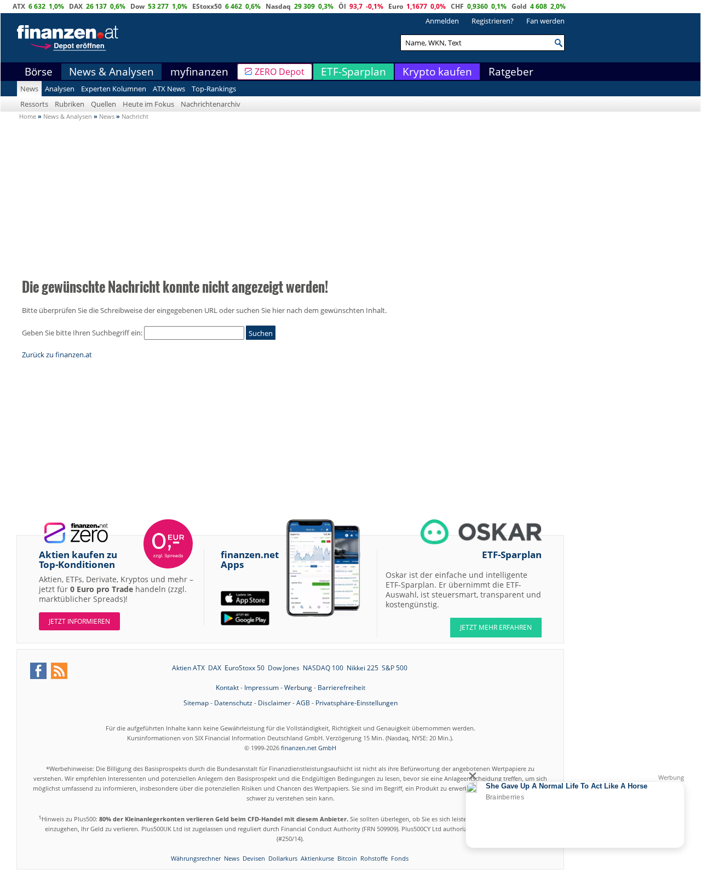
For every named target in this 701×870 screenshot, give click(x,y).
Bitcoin (347, 858)
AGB (303, 702)
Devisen (254, 858)
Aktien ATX (188, 667)
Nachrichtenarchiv (210, 104)
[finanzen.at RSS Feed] (59, 671)
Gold (519, 6)
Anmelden (442, 21)
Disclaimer (274, 702)
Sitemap (196, 702)
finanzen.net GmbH (308, 748)
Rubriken (69, 104)
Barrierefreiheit (341, 687)
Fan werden (545, 21)
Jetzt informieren (79, 621)
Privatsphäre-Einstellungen (356, 702)
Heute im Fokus (148, 104)
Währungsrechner (196, 858)
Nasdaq (278, 6)
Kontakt (227, 687)
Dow (137, 6)
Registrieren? (493, 21)
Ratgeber (511, 72)
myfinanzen (199, 72)
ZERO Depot (279, 72)
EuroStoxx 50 (245, 667)
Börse (39, 72)
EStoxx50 (207, 6)
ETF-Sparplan (353, 72)
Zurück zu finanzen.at (57, 354)
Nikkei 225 (362, 667)
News (29, 89)
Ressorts (34, 104)
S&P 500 (394, 667)
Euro (395, 6)
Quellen (103, 104)
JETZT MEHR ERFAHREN (496, 627)
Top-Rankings (214, 89)
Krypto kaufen (437, 72)
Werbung (298, 687)
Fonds (400, 858)
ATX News (169, 89)
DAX (76, 6)
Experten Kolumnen (113, 89)
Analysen (59, 89)
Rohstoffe (374, 858)
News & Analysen (111, 72)
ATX (19, 6)
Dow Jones (284, 667)
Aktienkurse (317, 858)
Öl (342, 6)
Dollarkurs (282, 858)
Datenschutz (233, 702)
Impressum (261, 687)
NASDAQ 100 (323, 667)
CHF (457, 6)
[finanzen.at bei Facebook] (38, 671)
